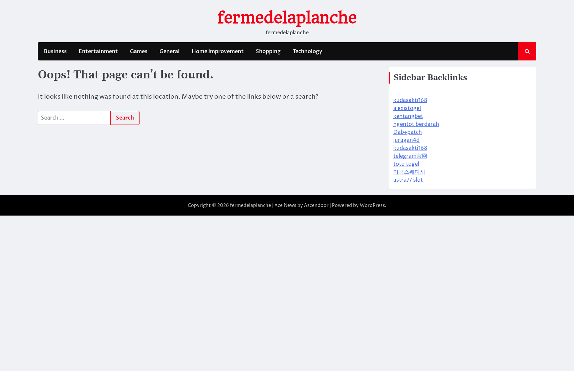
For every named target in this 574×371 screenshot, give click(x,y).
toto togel (406, 164)
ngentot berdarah (416, 124)
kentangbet (408, 116)
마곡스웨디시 (409, 172)
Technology (307, 51)
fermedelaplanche (287, 17)
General (169, 51)
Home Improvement (218, 51)
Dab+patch (407, 132)
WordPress (372, 205)
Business (55, 51)
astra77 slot (408, 180)
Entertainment (98, 51)
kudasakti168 (410, 100)
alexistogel (407, 108)
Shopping (268, 51)
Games (138, 51)
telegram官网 (410, 156)
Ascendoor (316, 205)
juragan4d (406, 140)
